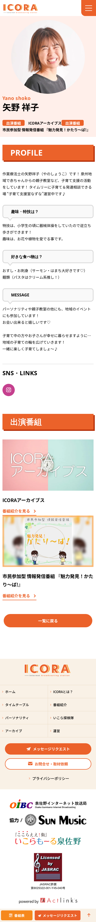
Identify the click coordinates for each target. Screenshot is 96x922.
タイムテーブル (17, 704)
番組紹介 (60, 704)
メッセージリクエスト (60, 915)
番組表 (19, 915)
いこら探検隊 (63, 717)
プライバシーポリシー (50, 778)
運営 (56, 730)
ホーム (10, 691)
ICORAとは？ (63, 691)
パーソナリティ (17, 717)
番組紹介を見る (16, 511)
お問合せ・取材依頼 (51, 763)
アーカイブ (13, 730)
